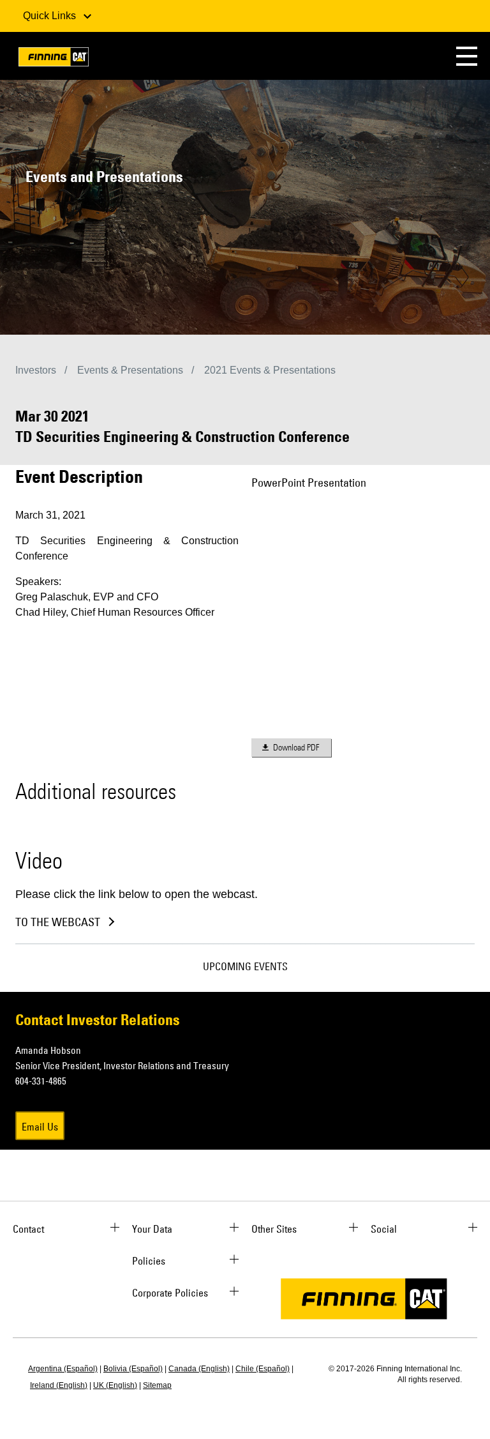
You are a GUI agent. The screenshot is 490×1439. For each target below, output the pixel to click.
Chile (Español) (262, 1368)
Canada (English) (199, 1368)
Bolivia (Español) (133, 1368)
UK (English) (115, 1385)
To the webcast (57, 922)
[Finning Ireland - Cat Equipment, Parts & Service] (54, 59)
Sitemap (157, 1385)
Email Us (40, 1126)
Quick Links (50, 15)
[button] (467, 56)
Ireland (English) (58, 1385)
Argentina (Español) (63, 1368)
